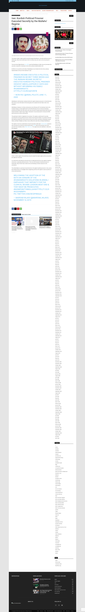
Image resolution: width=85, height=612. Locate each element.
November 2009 (58, 363)
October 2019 (58, 193)
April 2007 (57, 400)
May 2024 (57, 97)
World (56, 553)
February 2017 (58, 248)
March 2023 (57, 122)
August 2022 (57, 134)
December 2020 (58, 169)
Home (17, 10)
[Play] (56, 38)
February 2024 (58, 103)
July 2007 (57, 394)
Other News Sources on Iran (19, 13)
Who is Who (57, 549)
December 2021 (58, 148)
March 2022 (57, 143)
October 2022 (58, 130)
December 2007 (58, 386)
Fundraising (57, 480)
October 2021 (58, 151)
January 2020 (57, 188)
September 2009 (58, 367)
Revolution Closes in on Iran (45, 579)
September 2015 (58, 276)
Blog (56, 464)
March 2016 (57, 268)
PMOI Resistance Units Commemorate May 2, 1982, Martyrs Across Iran (63, 60)
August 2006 (57, 413)
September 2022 (58, 132)
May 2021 (57, 160)
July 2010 (57, 354)
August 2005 (57, 434)
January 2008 (57, 384)
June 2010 (57, 356)
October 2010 (58, 349)
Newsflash (57, 520)
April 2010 (57, 360)
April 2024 (57, 99)
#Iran (16, 75)
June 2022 (57, 137)
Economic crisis (58, 473)
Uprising (57, 547)
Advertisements (58, 452)
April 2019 (57, 203)
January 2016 (57, 269)
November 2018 (58, 212)
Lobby (56, 511)
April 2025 (57, 78)
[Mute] (70, 38)
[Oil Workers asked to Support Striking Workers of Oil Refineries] (45, 221)
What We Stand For (36, 10)
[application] (64, 34)
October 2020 (58, 172)
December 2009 (58, 361)
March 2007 (57, 401)
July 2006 (57, 415)
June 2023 (57, 117)
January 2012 (57, 328)
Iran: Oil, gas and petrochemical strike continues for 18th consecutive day (46, 591)
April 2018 (57, 224)
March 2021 (57, 163)
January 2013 (57, 308)
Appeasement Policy (59, 457)
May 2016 (57, 264)
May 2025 (57, 77)
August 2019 (57, 196)
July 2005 (57, 436)
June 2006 (57, 417)
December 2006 (58, 406)
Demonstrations (58, 469)
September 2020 (58, 174)
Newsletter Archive (59, 521)
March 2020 (57, 184)
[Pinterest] (18, 29)
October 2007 (58, 389)
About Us (22, 10)
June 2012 (57, 320)
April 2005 (57, 438)
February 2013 (58, 306)
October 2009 (58, 365)
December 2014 (58, 292)
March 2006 (57, 422)
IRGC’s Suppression (59, 506)
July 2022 (57, 136)
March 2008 (57, 380)
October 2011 (58, 334)
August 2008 (57, 375)
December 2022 (58, 127)
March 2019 (57, 205)
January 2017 (57, 250)
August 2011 (57, 337)
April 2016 (57, 266)
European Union (58, 478)
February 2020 (58, 186)
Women (56, 551)
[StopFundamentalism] (42, 5)
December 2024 (58, 85)
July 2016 (57, 261)
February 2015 (58, 288)
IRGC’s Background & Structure (61, 501)
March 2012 (57, 325)
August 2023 (57, 113)
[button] (12, 0)
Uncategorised (58, 544)
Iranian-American (58, 494)
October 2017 (58, 235)
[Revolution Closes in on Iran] (36, 581)
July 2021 (57, 156)
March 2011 (57, 346)
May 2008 (57, 379)
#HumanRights (21, 89)
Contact (70, 10)
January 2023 (57, 125)
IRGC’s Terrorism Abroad (60, 508)
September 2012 (58, 314)
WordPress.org (58, 565)
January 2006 (57, 426)
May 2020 (57, 181)
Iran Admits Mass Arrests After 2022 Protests (64, 57)
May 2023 (57, 118)
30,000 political (44, 123)
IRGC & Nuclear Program (60, 497)
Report (56, 537)
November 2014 (58, 294)
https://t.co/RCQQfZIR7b (25, 91)
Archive (56, 461)
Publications (64, 10)
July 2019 (57, 198)
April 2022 (57, 141)
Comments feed (58, 563)
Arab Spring (57, 459)
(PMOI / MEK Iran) (28, 126)
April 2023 (57, 120)
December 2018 (58, 210)
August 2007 (57, 393)
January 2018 (57, 229)
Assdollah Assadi (58, 462)
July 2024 (57, 94)
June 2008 (57, 377)
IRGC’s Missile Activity (59, 504)
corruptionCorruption (59, 468)
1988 (35, 125)
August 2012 (57, 316)
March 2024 (57, 101)
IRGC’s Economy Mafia (59, 502)
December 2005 (58, 427)
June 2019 (57, 200)
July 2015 (57, 280)
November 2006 (58, 408)
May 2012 (57, 321)
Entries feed (57, 562)
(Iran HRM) (27, 64)
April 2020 (57, 183)
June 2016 (57, 262)
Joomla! (56, 509)
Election (56, 476)
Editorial (57, 475)
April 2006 (57, 420)
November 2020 (58, 170)
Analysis (57, 454)
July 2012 (57, 318)
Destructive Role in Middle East (61, 471)
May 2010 (57, 358)
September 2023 (58, 111)
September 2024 (58, 90)
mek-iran (57, 514)
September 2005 (58, 433)
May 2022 (57, 139)
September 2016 (58, 257)
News (28, 10)
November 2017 (58, 233)
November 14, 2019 (22, 200)
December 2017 (58, 231)
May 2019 (57, 202)
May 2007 (57, 398)
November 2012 (58, 311)
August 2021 (57, 155)
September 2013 (58, 295)
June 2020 (57, 179)
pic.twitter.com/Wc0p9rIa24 (27, 194)
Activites (57, 448)
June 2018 (57, 221)
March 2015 (57, 287)
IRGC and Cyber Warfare (60, 499)
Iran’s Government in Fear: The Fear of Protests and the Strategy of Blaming (64, 54)
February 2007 (58, 403)
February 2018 (58, 228)
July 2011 (57, 339)
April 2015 (57, 285)
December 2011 (58, 330)
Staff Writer (14, 26)
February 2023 (58, 123)
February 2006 (58, 424)
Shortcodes (57, 541)
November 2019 (58, 191)
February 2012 (58, 327)
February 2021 (58, 165)
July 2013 (57, 297)
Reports (56, 539)
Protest (56, 532)
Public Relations (58, 534)
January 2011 (57, 347)
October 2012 (58, 313)
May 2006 (57, 419)
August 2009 (57, 368)
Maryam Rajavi (58, 513)
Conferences (57, 466)
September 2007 (58, 391)
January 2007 (57, 405)
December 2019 (58, 189)
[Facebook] (14, 1)
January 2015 (57, 290)
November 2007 (58, 387)
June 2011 (57, 341)
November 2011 (58, 332)
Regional (57, 535)
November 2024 (58, 87)
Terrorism (57, 542)
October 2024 (58, 89)
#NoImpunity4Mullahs (25, 189)
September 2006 (58, 412)
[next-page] (14, 232)
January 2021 (57, 167)
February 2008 (58, 382)
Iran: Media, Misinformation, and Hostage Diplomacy (62, 64)
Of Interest (57, 525)
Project (56, 530)
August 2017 (57, 238)
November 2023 (58, 108)
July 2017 (57, 240)
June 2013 (57, 299)
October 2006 (58, 410)
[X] (16, 1)
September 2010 (58, 351)
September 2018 (58, 216)
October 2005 (58, 431)
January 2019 (57, 209)
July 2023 (57, 115)
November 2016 (58, 254)
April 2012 (57, 323)
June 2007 (57, 396)
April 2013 (57, 302)
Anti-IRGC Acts (58, 455)
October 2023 (58, 110)
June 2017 (57, 242)
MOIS (56, 516)
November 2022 (58, 129)
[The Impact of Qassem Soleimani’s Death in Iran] (36, 586)
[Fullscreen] (71, 38)
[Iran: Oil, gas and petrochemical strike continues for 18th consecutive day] (36, 592)
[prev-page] (12, 232)
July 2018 (57, 219)
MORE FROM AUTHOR (26, 214)
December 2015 (58, 271)
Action (56, 447)
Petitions (57, 528)
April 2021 (57, 162)
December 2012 (58, 309)
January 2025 (57, 84)
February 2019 (58, 207)
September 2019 (58, 195)
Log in (56, 560)
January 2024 (57, 104)
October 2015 (58, 275)
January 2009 (57, 373)
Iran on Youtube (58, 488)
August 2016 (57, 259)
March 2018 (57, 226)
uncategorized (58, 546)
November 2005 (58, 429)
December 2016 (58, 252)
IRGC (57, 10)
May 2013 (57, 301)
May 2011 (57, 342)
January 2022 (57, 146)
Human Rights (58, 483)
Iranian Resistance (59, 492)
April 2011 (57, 344)
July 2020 (57, 177)
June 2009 (57, 372)
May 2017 (57, 243)
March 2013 (57, 304)
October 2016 (58, 255)
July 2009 (57, 370)
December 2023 (58, 106)
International (57, 485)
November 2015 (58, 273)
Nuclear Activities (58, 523)
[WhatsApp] (21, 29)
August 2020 (57, 176)
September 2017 (58, 236)
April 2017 (57, 245)
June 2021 (57, 158)
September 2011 (58, 335)
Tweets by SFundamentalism (60, 23)
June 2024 (57, 96)
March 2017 (57, 247)
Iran (56, 487)
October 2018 (58, 214)
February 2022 (58, 144)
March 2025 (57, 80)
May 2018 (57, 222)
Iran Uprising (57, 490)
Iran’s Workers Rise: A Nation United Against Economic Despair (63, 50)
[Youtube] (18, 1)
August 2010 (57, 353)
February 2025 (58, 82)
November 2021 (58, 150)
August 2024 (57, 92)
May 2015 (57, 283)
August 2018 (57, 217)
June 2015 (57, 281)
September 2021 (58, 153)
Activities (57, 450)
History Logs (57, 481)
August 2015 (57, 278)
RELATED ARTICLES (16, 214)
